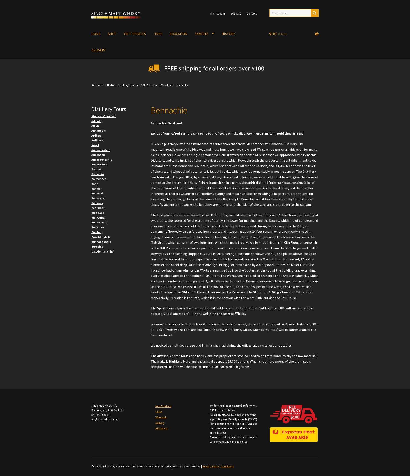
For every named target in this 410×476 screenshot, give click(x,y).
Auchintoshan (100, 150)
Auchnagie (98, 155)
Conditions (227, 466)
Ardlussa (97, 140)
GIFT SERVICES (135, 34)
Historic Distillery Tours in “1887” (127, 85)
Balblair (96, 169)
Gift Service (161, 428)
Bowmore (97, 227)
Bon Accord (98, 222)
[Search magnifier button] (314, 13)
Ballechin (97, 174)
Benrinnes (98, 208)
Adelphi (96, 121)
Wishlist (236, 13)
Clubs (158, 412)
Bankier (96, 189)
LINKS (157, 34)
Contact (252, 13)
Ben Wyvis (98, 198)
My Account (217, 13)
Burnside (97, 246)
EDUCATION (178, 34)
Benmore (97, 203)
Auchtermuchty (101, 160)
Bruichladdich (100, 237)
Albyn (95, 126)
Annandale (98, 131)
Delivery (159, 423)
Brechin (96, 232)
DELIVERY (98, 50)
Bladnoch (97, 213)
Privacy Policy (211, 466)
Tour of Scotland (162, 85)
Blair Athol (98, 218)
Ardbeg (96, 135)
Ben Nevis (97, 193)
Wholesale (161, 417)
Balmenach (98, 179)
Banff (94, 184)
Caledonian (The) (102, 251)
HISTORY (228, 34)
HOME (96, 34)
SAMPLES (202, 34)
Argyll (95, 145)
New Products (163, 406)
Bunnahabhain (101, 242)
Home (100, 85)
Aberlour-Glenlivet (103, 116)
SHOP (112, 34)
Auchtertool (99, 164)
